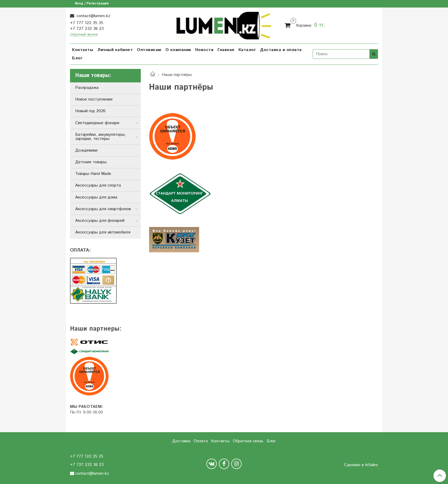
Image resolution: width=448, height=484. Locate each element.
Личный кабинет (115, 50)
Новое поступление (94, 99)
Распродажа (87, 88)
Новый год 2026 (90, 111)
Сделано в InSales (361, 465)
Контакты (82, 50)
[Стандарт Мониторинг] (105, 352)
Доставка (181, 441)
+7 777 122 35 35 (86, 23)
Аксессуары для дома (96, 197)
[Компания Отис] (105, 342)
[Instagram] (236, 464)
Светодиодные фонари (97, 123)
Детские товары (91, 162)
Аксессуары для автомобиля (102, 232)
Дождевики (86, 150)
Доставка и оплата (281, 50)
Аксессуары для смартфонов (103, 209)
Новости (204, 50)
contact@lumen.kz (92, 16)
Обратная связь (248, 441)
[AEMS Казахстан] (105, 376)
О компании (178, 50)
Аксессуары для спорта (98, 185)
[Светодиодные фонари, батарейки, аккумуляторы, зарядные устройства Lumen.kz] (224, 25)
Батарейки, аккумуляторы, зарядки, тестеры (100, 137)
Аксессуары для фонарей (99, 221)
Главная (226, 50)
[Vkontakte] (211, 464)
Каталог (247, 50)
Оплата (201, 441)
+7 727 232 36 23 (87, 29)
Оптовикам (149, 50)
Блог (77, 58)
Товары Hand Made (93, 174)
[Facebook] (224, 464)
